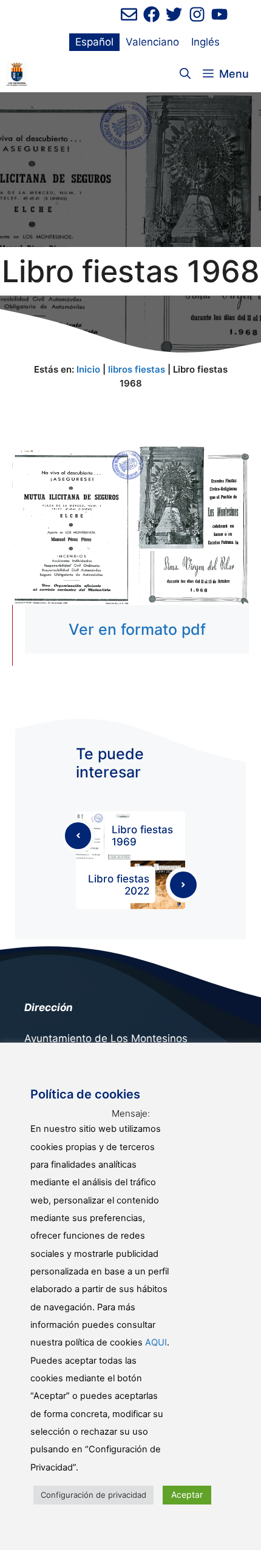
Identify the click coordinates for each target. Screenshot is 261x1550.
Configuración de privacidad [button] (93, 1495)
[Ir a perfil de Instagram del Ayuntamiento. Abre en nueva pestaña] (197, 14)
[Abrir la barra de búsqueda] (185, 74)
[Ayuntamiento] (16, 74)
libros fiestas (136, 369)
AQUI (156, 1342)
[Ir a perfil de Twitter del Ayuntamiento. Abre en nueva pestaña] (174, 14)
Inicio (88, 369)
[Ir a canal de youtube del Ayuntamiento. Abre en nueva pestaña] (219, 14)
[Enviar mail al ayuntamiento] (129, 14)
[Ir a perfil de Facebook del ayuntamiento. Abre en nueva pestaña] (151, 14)
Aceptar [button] (187, 1494)
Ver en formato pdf (137, 629)
